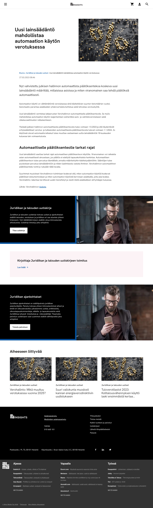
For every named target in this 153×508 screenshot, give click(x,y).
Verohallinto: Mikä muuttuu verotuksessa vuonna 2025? (28, 391)
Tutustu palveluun (20, 327)
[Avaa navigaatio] (5, 4)
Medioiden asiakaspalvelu (55, 419)
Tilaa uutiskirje (18, 230)
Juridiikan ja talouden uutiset (37, 73)
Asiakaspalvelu (50, 416)
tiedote (42, 186)
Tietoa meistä (95, 419)
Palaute (93, 433)
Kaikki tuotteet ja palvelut (101, 422)
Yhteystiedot (95, 416)
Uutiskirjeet (95, 426)
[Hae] (139, 4)
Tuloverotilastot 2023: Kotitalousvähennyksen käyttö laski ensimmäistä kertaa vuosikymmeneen (120, 395)
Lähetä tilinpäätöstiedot (100, 429)
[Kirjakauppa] (132, 4)
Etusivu (22, 73)
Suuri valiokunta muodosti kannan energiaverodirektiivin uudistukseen (74, 393)
